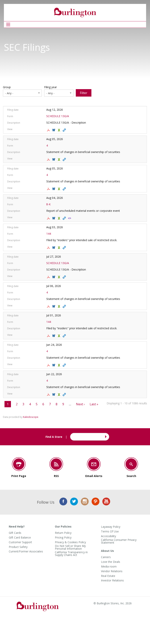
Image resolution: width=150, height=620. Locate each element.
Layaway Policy (110, 526)
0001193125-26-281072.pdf (49, 365)
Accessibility (108, 536)
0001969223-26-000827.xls (59, 247)
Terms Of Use (110, 531)
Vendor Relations (111, 571)
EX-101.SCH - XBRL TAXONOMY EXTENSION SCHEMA (70, 218)
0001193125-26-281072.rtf (54, 365)
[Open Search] (8, 24)
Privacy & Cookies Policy (70, 542)
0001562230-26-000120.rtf (54, 130)
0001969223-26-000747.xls (59, 336)
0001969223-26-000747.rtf (54, 336)
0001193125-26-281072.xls (59, 365)
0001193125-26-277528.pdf (49, 394)
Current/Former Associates (26, 551)
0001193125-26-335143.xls (59, 189)
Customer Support (20, 542)
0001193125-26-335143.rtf (54, 189)
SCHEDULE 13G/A (57, 116)
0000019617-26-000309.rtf (54, 277)
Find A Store (54, 437)
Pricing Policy (63, 537)
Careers (106, 557)
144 (48, 233)
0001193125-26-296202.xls (59, 306)
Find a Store (105, 436)
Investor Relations (112, 580)
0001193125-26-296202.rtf (54, 306)
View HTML (64, 130)
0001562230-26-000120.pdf (49, 130)
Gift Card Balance (20, 537)
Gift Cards (15, 532)
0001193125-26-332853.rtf (54, 218)
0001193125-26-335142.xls (59, 159)
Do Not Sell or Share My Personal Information (70, 547)
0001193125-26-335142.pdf (49, 159)
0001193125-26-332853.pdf (49, 218)
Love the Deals (110, 561)
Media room (109, 566)
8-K (48, 204)
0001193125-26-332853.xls (59, 218)
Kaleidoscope (30, 417)
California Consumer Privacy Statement (119, 541)
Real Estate (108, 576)
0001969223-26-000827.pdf (49, 247)
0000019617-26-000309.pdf (49, 277)
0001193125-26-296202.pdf (49, 306)
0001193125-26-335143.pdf (49, 189)
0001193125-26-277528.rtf (54, 394)
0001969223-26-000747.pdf (49, 336)
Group (7, 87)
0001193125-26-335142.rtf (54, 159)
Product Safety (18, 547)
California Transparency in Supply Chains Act (71, 553)
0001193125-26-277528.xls (59, 394)
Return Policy (63, 532)
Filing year (50, 87)
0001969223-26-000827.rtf (54, 247)
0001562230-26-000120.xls (59, 130)
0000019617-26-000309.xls (59, 277)
